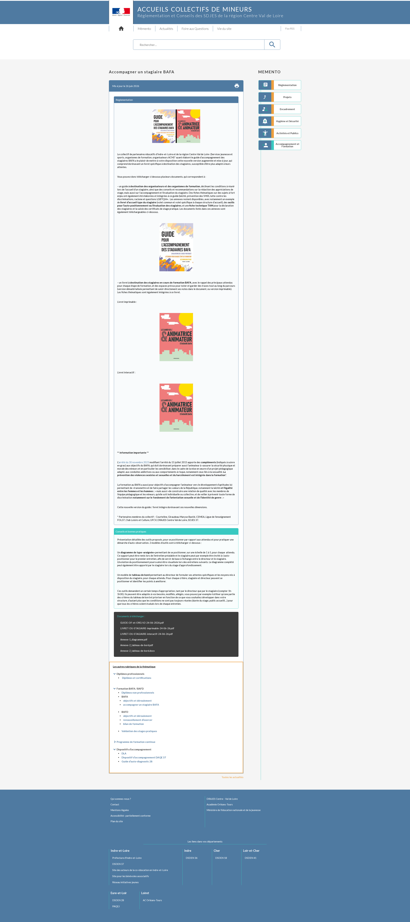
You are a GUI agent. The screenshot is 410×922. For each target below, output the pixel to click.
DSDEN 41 (250, 857)
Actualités (166, 28)
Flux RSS (290, 28)
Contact (115, 804)
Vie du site (224, 28)
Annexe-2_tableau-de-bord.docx (137, 650)
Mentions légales (120, 810)
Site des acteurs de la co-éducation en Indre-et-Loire (140, 870)
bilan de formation (133, 723)
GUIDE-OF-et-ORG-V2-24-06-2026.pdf (142, 622)
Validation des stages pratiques (139, 731)
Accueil (121, 28)
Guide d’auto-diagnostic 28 (137, 761)
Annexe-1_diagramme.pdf (133, 639)
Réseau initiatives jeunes (125, 882)
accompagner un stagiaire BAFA (141, 704)
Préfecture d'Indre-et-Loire (127, 857)
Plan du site (117, 821)
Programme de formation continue (136, 741)
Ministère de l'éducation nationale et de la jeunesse (234, 810)
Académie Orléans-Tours (220, 804)
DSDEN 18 (221, 857)
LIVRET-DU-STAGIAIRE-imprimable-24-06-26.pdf (147, 628)
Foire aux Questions (195, 28)
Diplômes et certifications (136, 677)
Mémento (144, 28)
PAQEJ (116, 906)
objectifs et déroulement (137, 700)
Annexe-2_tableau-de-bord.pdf (136, 645)
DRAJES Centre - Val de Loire (222, 798)
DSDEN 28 (118, 900)
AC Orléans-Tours (152, 900)
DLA (124, 753)
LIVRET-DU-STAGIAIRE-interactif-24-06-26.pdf (146, 633)
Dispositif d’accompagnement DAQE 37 (144, 757)
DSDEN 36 (191, 857)
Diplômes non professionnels (138, 692)
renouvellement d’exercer (137, 719)
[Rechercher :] (199, 45)
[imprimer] (237, 86)
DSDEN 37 (118, 863)
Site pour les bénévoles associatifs (130, 876)
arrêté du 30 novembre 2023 (134, 462)
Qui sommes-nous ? (121, 798)
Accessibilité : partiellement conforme (131, 815)
